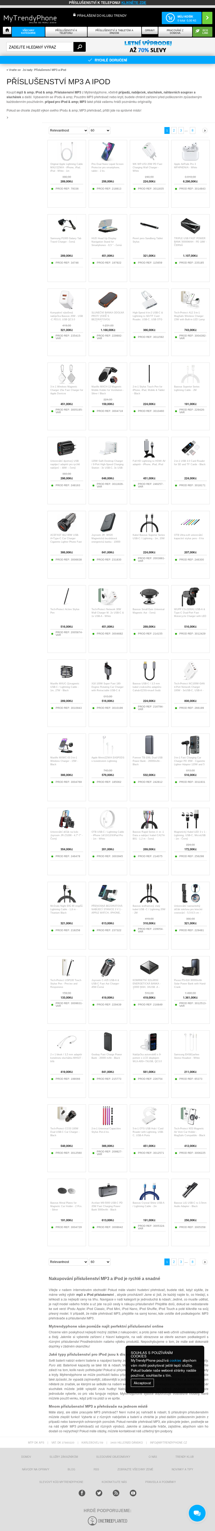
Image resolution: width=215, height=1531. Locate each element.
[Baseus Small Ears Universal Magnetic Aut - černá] (149, 604)
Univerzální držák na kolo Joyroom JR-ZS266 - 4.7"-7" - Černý (66, 835)
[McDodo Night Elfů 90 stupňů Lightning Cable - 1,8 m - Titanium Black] (67, 901)
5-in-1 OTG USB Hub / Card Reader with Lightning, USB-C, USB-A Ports (148, 1132)
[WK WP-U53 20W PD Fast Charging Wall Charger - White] (149, 159)
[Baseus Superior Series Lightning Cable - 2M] (190, 382)
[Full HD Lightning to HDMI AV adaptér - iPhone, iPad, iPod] (149, 456)
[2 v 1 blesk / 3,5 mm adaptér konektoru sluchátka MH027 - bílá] (67, 1050)
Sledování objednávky (113, 1457)
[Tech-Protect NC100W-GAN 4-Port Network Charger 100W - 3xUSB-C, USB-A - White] (190, 679)
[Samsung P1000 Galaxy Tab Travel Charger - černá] (67, 234)
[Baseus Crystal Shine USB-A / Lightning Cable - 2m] (149, 1198)
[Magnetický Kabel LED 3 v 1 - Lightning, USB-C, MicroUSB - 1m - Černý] (190, 827)
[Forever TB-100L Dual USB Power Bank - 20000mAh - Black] (149, 753)
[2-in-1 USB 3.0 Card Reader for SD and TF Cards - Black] (190, 456)
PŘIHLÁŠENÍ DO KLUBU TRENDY (102, 15)
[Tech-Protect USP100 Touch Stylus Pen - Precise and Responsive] (67, 975)
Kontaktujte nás (114, 1482)
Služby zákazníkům (64, 1457)
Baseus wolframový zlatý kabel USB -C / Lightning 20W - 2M (149, 909)
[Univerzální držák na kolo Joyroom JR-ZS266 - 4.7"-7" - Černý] (67, 827)
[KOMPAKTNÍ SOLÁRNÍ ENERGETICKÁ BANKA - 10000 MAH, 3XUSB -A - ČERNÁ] (149, 975)
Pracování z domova (175, 31)
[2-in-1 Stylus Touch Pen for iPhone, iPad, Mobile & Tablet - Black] (149, 382)
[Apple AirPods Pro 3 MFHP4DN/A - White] (190, 159)
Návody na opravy (35, 1469)
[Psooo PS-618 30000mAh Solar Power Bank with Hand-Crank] (190, 975)
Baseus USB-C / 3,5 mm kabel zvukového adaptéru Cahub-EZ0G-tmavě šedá (147, 687)
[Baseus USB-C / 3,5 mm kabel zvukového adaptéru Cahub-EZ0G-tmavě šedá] (149, 679)
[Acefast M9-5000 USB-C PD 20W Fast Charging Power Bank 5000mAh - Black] (108, 1198)
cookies (175, 1360)
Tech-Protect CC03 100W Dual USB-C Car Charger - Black (64, 1132)
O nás (153, 1457)
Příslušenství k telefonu (66, 31)
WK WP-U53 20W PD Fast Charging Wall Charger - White (147, 167)
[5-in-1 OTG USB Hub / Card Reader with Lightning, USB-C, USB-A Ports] (149, 1124)
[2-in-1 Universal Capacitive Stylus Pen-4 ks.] (108, 1124)
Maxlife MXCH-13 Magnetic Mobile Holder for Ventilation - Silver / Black (108, 390)
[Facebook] (82, 1493)
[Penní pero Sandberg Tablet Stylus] (149, 234)
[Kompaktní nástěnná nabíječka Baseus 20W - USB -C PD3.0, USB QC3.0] (67, 308)
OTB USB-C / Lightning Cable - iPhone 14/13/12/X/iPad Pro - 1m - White (108, 835)
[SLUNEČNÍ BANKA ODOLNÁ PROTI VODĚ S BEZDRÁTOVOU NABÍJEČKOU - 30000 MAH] (108, 308)
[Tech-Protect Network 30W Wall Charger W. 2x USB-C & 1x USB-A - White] (108, 604)
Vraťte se (15, 69)
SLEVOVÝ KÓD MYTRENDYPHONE (61, 1482)
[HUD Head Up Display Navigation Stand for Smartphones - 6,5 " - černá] (108, 234)
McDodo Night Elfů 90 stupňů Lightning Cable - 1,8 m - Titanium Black (66, 909)
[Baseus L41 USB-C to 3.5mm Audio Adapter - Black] (190, 1198)
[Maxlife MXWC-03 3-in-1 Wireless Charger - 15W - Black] (67, 753)
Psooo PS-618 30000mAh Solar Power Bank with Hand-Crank (190, 983)
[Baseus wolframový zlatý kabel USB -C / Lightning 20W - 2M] (149, 901)
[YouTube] (133, 1493)
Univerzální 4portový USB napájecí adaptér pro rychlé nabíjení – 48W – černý (65, 464)
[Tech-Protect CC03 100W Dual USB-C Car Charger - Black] (67, 1124)
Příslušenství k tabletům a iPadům (114, 31)
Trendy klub (184, 1457)
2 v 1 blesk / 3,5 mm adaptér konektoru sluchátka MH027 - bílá (66, 1058)
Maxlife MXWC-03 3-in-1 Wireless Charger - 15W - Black (64, 761)
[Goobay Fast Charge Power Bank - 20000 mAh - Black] (108, 1050)
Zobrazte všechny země (135, 1469)
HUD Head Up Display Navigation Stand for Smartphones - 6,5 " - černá (107, 242)
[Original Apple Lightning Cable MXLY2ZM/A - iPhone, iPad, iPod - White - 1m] (67, 159)
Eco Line (205, 31)
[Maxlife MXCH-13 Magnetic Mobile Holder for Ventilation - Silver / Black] (108, 382)
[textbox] (46, 47)
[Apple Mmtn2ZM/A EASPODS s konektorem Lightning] (108, 753)
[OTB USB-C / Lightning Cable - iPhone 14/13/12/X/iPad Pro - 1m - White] (108, 827)
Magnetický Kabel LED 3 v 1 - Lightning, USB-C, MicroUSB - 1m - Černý (190, 835)
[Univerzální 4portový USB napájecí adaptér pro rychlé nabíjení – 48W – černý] (67, 456)
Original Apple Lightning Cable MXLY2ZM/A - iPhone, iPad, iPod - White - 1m (66, 167)
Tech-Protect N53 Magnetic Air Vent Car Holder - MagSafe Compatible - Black (189, 1132)
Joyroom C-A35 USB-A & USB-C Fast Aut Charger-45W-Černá (106, 983)
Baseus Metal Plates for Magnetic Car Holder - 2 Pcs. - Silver (66, 1206)
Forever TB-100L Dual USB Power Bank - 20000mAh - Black (148, 761)
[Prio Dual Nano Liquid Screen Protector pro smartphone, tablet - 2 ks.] (108, 159)
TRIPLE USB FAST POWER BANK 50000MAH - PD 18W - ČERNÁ (190, 242)
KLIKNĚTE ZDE (133, 3)
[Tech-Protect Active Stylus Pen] (67, 604)
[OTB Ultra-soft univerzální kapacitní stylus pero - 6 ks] (190, 530)
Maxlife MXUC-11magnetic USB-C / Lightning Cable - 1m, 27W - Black (64, 687)
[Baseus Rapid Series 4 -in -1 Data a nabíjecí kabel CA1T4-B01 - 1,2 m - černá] (149, 827)
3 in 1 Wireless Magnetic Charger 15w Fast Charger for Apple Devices (66, 390)
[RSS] (116, 1493)
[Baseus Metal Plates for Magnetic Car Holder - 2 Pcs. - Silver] (67, 1198)
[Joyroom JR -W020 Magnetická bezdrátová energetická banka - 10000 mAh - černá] (108, 530)
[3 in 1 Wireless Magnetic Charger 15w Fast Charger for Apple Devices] (67, 382)
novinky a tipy (182, 1469)
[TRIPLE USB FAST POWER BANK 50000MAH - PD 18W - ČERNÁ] (190, 234)
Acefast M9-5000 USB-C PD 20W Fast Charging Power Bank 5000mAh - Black (107, 1206)
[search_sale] (148, 46)
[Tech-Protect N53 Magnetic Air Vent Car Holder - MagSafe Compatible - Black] (190, 1124)
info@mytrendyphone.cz (168, 1442)
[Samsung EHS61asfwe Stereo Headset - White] (190, 1050)
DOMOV (26, 1457)
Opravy (150, 30)
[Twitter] (99, 1493)
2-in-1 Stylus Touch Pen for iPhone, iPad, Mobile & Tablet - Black (149, 390)
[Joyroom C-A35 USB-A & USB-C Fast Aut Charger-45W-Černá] (108, 975)
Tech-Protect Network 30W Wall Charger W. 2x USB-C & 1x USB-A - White (108, 612)
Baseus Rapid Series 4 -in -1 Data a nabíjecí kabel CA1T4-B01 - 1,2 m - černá (149, 835)
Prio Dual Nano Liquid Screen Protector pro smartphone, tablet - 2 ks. (107, 167)
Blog (71, 1469)
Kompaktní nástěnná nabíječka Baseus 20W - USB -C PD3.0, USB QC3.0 (66, 316)
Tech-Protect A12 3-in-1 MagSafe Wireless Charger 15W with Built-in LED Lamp (189, 316)
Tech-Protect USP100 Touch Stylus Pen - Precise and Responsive (65, 983)
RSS (96, 1469)
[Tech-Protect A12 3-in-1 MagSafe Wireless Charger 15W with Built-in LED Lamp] (190, 308)
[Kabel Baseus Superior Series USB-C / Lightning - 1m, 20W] (149, 530)
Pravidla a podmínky (160, 1482)
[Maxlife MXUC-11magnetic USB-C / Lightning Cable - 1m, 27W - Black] (67, 679)
